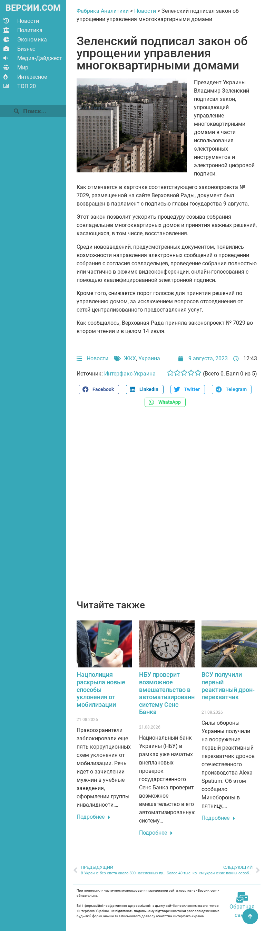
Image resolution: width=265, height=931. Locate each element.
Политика (29, 30)
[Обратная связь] (242, 897)
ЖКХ (130, 358)
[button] (99, 389)
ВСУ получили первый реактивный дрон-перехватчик (228, 686)
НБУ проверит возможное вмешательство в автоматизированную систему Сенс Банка (171, 693)
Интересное (32, 77)
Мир (22, 67)
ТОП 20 (26, 86)
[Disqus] (167, 507)
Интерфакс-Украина (130, 373)
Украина (149, 358)
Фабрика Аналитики (103, 11)
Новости (28, 21)
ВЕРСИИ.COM (33, 8)
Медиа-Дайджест (39, 58)
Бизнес (26, 49)
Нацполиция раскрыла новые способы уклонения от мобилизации (101, 689)
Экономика (32, 39)
